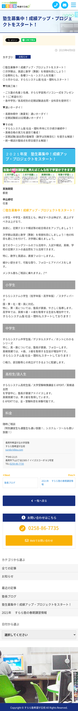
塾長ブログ (9, 596)
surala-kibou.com (14, 449)
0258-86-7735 (17, 463)
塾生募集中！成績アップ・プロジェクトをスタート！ (36, 604)
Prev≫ (71, 475)
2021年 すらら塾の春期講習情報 (24, 612)
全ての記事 (9, 568)
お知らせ (23, 56)
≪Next (6, 475)
